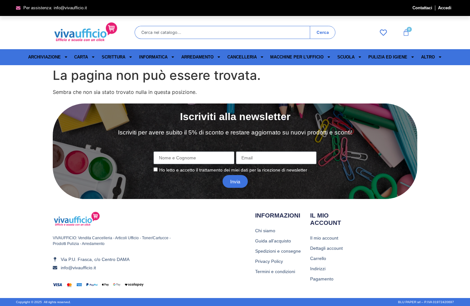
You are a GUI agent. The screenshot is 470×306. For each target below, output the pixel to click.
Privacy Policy (269, 261)
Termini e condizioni (275, 271)
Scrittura (113, 57)
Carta (81, 57)
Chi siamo (265, 230)
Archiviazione (44, 57)
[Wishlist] (385, 32)
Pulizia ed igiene (387, 57)
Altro (428, 57)
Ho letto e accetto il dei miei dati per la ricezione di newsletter (233, 170)
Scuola (346, 57)
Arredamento (197, 57)
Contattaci (422, 7)
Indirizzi (317, 268)
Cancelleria (242, 57)
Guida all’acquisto (273, 240)
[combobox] (222, 32)
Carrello (318, 258)
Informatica (153, 57)
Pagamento (321, 278)
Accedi (444, 7)
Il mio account (324, 238)
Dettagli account (326, 248)
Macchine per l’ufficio (297, 57)
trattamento (211, 170)
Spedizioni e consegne (278, 251)
